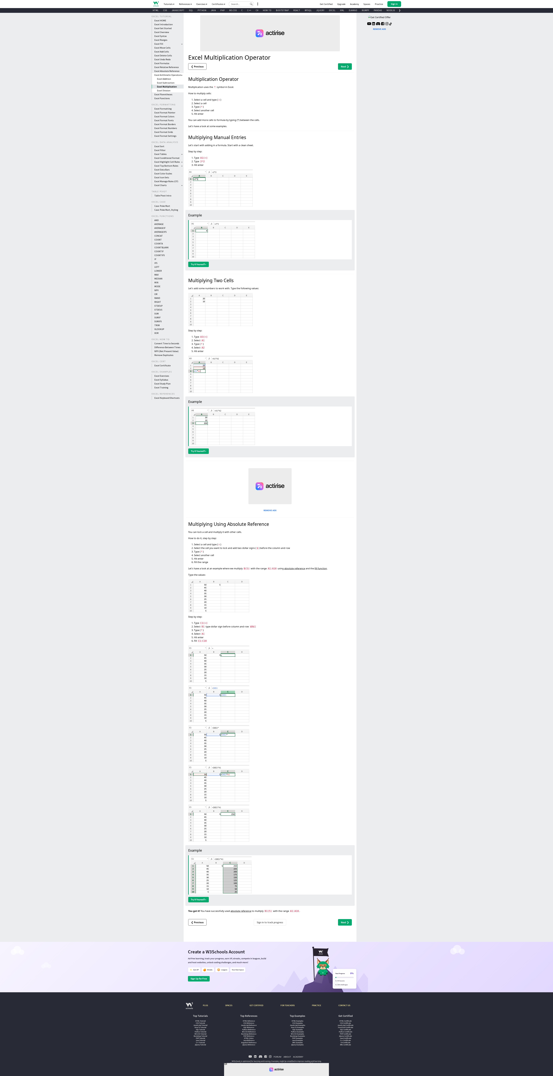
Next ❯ (345, 66)
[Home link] (155, 4)
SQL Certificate (345, 1029)
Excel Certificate (162, 365)
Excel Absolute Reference (166, 71)
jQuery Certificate (345, 1036)
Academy (354, 4)
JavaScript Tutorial (200, 1025)
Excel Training (161, 387)
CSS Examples (297, 1023)
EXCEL (332, 10)
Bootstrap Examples (297, 1036)
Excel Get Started (163, 28)
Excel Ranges (160, 39)
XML (342, 10)
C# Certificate (345, 1042)
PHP (222, 10)
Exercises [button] (201, 4)
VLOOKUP (159, 329)
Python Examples (297, 1032)
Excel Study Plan (162, 383)
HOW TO (267, 10)
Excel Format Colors (164, 116)
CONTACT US (344, 1005)
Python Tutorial (200, 1032)
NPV (156, 290)
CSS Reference (248, 1023)
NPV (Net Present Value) (166, 351)
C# (257, 10)
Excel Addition (164, 78)
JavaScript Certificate (345, 1025)
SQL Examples (297, 1029)
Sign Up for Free (199, 978)
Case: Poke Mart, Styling (166, 209)
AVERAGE (159, 224)
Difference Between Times (167, 347)
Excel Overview (161, 32)
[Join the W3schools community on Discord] (378, 24)
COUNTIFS (159, 255)
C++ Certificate (345, 1040)
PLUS (205, 1005)
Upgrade (341, 4)
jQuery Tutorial (200, 1045)
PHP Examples (297, 1038)
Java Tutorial (200, 1040)
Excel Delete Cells (163, 55)
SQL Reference (248, 1027)
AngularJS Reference (248, 1042)
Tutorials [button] (168, 4)
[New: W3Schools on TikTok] (390, 24)
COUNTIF (159, 251)
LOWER (158, 270)
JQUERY (320, 10)
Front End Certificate (345, 1027)
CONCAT (158, 235)
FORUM (277, 1056)
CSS (165, 10)
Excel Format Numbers (165, 128)
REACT (296, 10)
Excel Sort (159, 146)
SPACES (228, 1005)
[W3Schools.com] (189, 1007)
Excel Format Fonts (164, 120)
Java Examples (297, 1040)
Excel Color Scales (163, 173)
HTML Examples (297, 1021)
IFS (155, 263)
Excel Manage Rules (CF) (166, 181)
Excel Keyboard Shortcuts (167, 397)
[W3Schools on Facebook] (383, 24)
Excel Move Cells (162, 47)
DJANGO (353, 10)
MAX (156, 274)
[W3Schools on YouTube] (369, 24)
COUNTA (158, 243)
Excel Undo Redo (162, 59)
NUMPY (365, 10)
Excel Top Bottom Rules (166, 165)
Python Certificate (345, 1032)
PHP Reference (248, 1036)
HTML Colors (248, 1038)
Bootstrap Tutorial (200, 1036)
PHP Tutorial (200, 1038)
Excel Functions (162, 98)
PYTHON (202, 10)
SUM (156, 313)
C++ (249, 10)
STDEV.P (158, 305)
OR (155, 294)
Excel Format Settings (165, 135)
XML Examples (297, 1042)
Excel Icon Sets (161, 177)
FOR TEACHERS (288, 1005)
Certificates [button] (218, 4)
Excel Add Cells (161, 51)
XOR (156, 333)
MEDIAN (158, 278)
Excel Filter (159, 150)
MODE (157, 286)
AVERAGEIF (159, 228)
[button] (251, 4)
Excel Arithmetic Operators (167, 74)
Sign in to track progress (270, 922)
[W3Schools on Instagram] (387, 24)
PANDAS (378, 10)
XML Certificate (345, 1045)
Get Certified (326, 4)
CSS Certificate (345, 1023)
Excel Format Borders (165, 124)
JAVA (213, 10)
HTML (156, 10)
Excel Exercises (161, 375)
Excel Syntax (160, 36)
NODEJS (391, 10)
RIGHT (157, 301)
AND (156, 220)
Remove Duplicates (163, 355)
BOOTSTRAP (282, 10)
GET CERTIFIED (256, 1005)
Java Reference (248, 1040)
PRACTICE (316, 1005)
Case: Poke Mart (162, 205)
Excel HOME (160, 20)
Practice (379, 4)
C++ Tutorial (200, 1042)
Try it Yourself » (198, 264)
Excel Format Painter (164, 112)
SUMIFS (158, 321)
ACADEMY (298, 1056)
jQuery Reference (249, 1045)
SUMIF (157, 317)
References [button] (185, 4)
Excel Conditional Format (167, 157)
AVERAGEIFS (160, 231)
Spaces (366, 4)
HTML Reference (249, 1021)
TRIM (157, 325)
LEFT (156, 266)
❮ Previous (197, 66)
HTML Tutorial (200, 1021)
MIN (156, 282)
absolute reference (294, 568)
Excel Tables (160, 154)
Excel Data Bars (162, 169)
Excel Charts (160, 185)
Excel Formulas (161, 63)
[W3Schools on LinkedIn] (373, 24)
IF (155, 259)
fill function (321, 568)
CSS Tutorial (200, 1023)
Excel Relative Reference (166, 67)
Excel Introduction (163, 24)
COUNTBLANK (161, 247)
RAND (157, 298)
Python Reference (248, 1029)
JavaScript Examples (297, 1025)
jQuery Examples (297, 1045)
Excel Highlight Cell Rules (167, 161)
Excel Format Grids (163, 132)
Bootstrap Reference (248, 1034)
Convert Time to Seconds (166, 343)
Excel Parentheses (163, 94)
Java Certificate (345, 1038)
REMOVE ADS (270, 510)
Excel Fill (158, 43)
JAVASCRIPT (178, 10)
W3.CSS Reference (249, 1032)
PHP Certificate (345, 1034)
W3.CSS (233, 10)
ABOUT (287, 1056)
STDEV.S (158, 309)
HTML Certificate (345, 1021)
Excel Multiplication (167, 86)
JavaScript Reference (249, 1025)
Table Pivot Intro (162, 195)
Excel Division (163, 90)
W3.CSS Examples (297, 1034)
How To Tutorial (200, 1027)
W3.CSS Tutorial (200, 1034)
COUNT (158, 239)
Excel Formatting (163, 108)
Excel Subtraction (165, 82)
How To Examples (297, 1027)
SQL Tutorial (200, 1029)
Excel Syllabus (161, 379)
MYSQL (308, 10)
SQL (191, 10)
